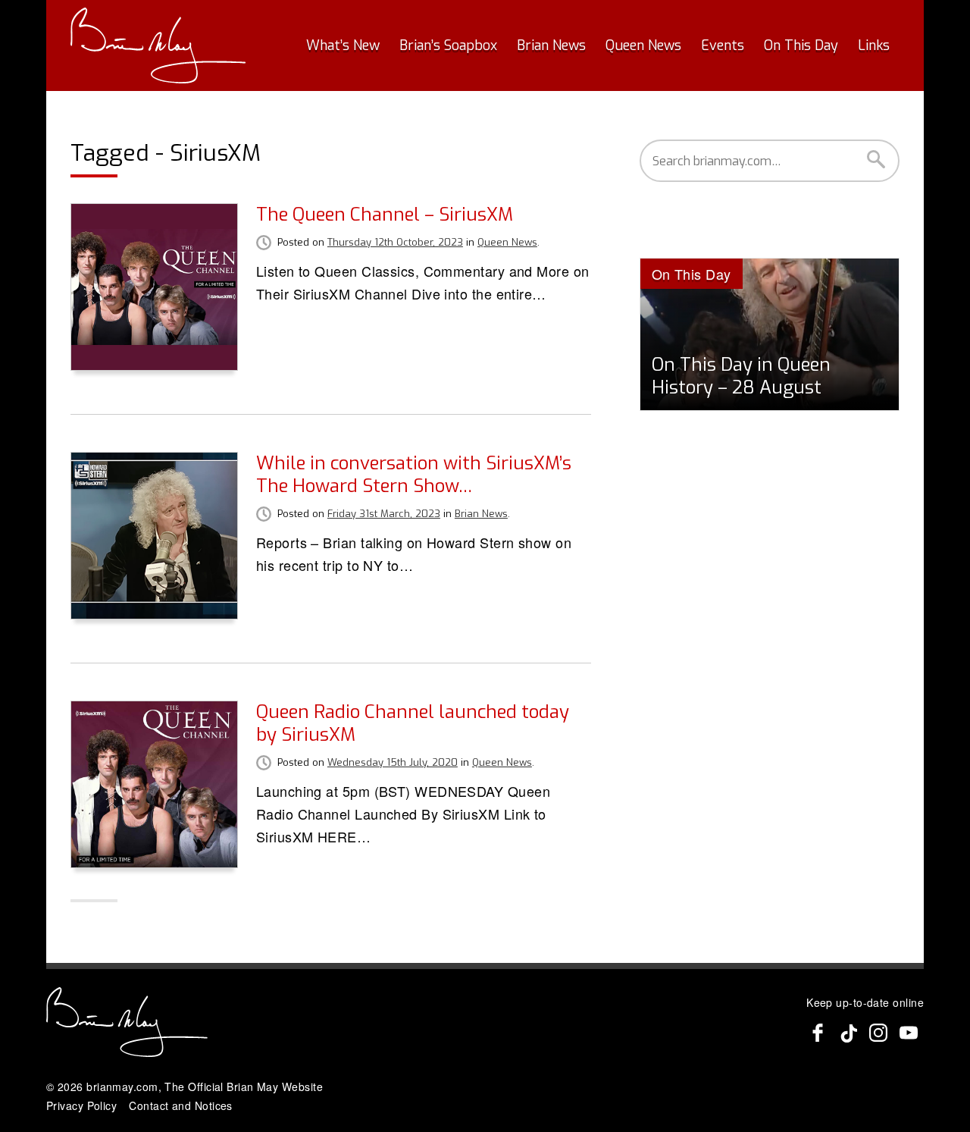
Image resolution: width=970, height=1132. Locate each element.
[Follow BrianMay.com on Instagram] (878, 1033)
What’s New (343, 45)
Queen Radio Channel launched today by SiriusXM (412, 723)
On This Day (801, 45)
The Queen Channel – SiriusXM (384, 214)
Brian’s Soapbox (448, 45)
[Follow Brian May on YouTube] (908, 1033)
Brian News (551, 45)
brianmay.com (122, 1086)
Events (722, 45)
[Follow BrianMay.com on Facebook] (818, 1033)
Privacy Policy (81, 1105)
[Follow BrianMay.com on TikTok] (848, 1033)
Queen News (643, 45)
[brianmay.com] (158, 45)
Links (874, 45)
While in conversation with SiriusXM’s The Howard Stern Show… (413, 474)
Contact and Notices (181, 1105)
